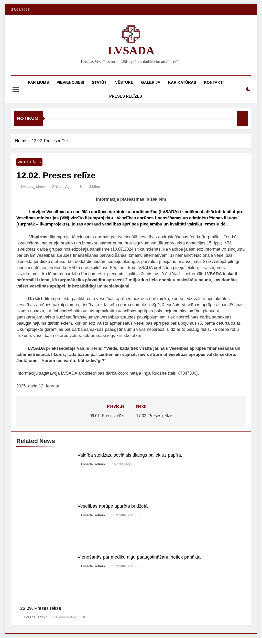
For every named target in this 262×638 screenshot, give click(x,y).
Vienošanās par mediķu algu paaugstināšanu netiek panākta (139, 557)
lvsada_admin (33, 186)
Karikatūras (182, 82)
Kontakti (214, 82)
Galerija (150, 82)
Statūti (99, 82)
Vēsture (124, 82)
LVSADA (131, 50)
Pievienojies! (70, 82)
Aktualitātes (29, 162)
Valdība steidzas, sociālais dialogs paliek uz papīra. (130, 455)
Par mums (38, 82)
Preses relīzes (125, 96)
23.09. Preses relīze (40, 608)
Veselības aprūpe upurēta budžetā (113, 506)
